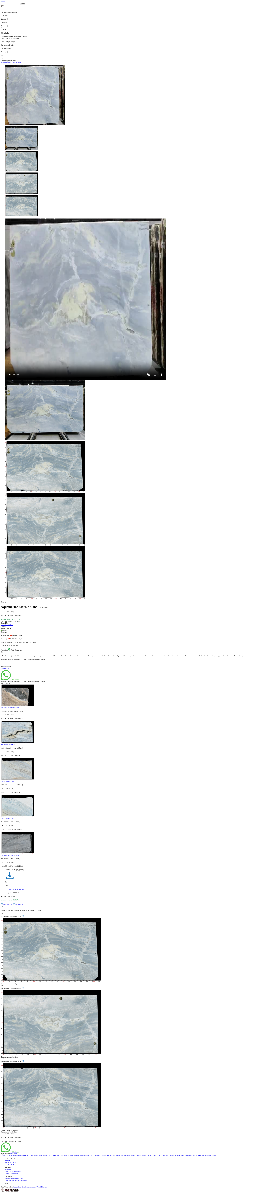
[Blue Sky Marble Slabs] (17, 743)
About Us (8, 1169)
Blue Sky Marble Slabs (8, 744)
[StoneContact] (10, 1191)
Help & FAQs (9, 1164)
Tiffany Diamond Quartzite (9, 1155)
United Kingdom (41, 1187)
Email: (16, 1180)
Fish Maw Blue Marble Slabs (10, 708)
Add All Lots (19, 904)
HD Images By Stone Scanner (14, 889)
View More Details (7, 625)
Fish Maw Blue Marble (127, 1155)
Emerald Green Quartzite (88, 1155)
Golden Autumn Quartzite (176, 1155)
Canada (24, 1187)
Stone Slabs (9, 62)
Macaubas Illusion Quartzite (45, 1155)
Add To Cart (5, 668)
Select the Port (13, 645)
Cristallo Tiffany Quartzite (159, 1155)
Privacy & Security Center (13, 1171)
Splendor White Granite (143, 1155)
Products (7, 1161)
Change (34, 642)
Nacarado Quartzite (73, 1155)
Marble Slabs (17, 62)
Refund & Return (10, 1162)
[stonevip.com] (3, 2)
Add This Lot (7, 904)
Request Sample (6, 628)
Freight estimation (10, 61)
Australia (33, 1187)
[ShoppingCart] (2, 7)
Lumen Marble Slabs (7, 781)
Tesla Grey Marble (210, 1155)
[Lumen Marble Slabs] (17, 779)
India (28, 1187)
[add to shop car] (23, 916)
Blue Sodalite (200, 1155)
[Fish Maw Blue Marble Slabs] (17, 706)
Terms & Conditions (11, 1173)
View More (13, 1154)
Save (2, 28)
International (17, 1187)
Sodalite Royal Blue (60, 1155)
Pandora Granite (101, 1155)
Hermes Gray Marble (113, 1155)
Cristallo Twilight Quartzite (27, 1155)
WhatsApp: (14, 1178)
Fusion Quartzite (190, 1155)
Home (3, 62)
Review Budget (6, 666)
